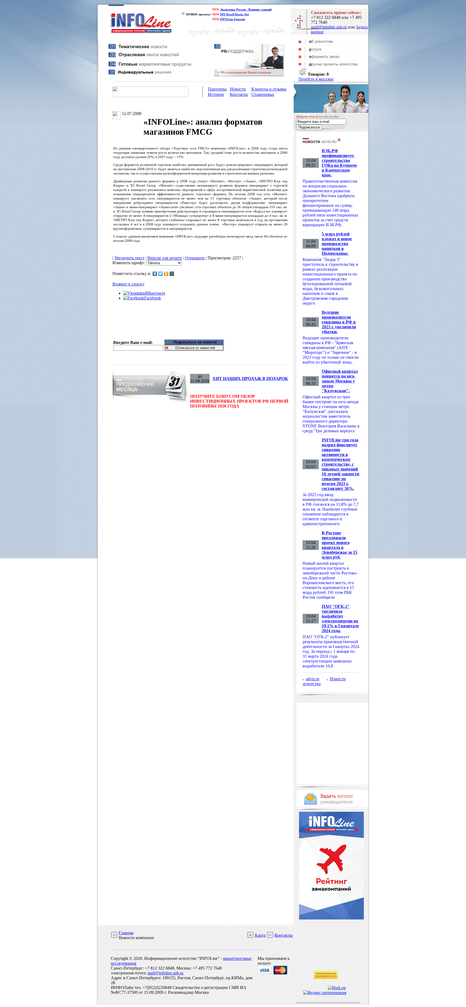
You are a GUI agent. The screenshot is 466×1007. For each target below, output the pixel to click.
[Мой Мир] (172, 273)
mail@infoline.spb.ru (329, 27)
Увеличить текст (129, 258)
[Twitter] (160, 273)
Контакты (239, 94)
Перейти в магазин (316, 79)
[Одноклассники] (166, 273)
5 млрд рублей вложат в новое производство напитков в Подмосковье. (337, 244)
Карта (260, 935)
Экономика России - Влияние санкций (246, 9)
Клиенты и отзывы (268, 89)
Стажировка (262, 94)
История (216, 94)
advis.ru (312, 679)
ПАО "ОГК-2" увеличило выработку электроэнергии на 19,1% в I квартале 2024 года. (340, 618)
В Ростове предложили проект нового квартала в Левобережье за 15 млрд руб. (339, 545)
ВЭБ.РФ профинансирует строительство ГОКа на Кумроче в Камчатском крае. (339, 162)
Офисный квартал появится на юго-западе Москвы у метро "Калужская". (340, 381)
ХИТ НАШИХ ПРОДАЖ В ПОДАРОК (250, 378)
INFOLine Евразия (232, 19)
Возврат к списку (128, 284)
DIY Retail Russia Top (234, 14)
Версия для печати (165, 258)
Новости (238, 89)
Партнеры (217, 89)
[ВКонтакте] (155, 273)
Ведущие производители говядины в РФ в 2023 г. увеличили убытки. (339, 322)
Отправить (195, 258)
